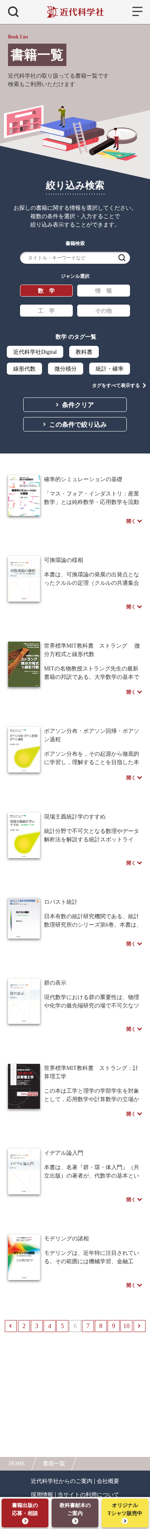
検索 (122, 258)
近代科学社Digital (35, 352)
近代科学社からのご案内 (61, 1481)
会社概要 (108, 1481)
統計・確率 (110, 369)
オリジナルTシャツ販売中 (125, 1509)
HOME (17, 1464)
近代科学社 (75, 12)
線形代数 (24, 369)
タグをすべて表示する (116, 385)
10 (126, 1325)
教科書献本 (75, 1509)
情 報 (103, 291)
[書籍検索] (13, 11)
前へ (11, 1326)
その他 (103, 311)
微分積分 (65, 369)
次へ (140, 1326)
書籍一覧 (54, 1464)
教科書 (84, 352)
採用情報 (42, 1495)
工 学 (46, 311)
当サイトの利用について (88, 1495)
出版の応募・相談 (25, 1509)
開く (131, 521)
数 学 (46, 291)
